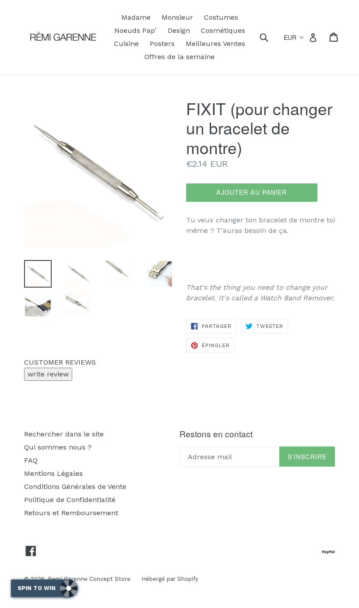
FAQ (31, 460)
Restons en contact (216, 434)
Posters (162, 43)
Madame (136, 17)
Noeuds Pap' (135, 30)
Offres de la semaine (179, 57)
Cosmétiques (223, 30)
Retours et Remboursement (71, 513)
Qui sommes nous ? (58, 447)
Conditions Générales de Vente (75, 486)
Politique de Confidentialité (70, 500)
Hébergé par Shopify (169, 579)
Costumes (221, 17)
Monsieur (177, 17)
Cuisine (126, 43)
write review (48, 374)
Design (179, 30)
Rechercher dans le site (64, 434)
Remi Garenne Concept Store (89, 579)
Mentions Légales (53, 473)
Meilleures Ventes (215, 43)
